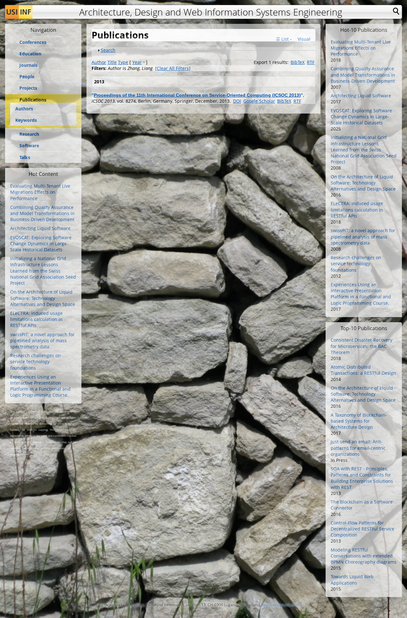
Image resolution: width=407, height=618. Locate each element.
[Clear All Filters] (172, 68)
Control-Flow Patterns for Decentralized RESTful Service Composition (362, 529)
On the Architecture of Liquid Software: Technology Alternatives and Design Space (42, 298)
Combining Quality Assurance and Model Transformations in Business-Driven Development (42, 213)
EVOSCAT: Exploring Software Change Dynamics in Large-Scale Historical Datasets (41, 243)
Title (112, 62)
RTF (310, 62)
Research (29, 134)
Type (123, 62)
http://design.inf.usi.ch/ (282, 604)
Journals (28, 65)
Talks (24, 157)
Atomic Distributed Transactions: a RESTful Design (363, 370)
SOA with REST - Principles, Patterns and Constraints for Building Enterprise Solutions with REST (362, 478)
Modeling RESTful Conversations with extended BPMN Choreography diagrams (364, 556)
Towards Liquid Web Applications (352, 579)
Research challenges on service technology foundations (35, 361)
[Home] (18, 12)
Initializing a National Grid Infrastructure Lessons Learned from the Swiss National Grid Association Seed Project (43, 270)
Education (30, 54)
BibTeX (298, 62)
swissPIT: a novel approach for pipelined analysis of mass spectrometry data (42, 340)
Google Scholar (259, 101)
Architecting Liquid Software (40, 228)
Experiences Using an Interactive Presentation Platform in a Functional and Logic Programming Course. (40, 386)
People (26, 76)
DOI (237, 101)
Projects (28, 88)
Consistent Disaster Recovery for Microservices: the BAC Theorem (361, 346)
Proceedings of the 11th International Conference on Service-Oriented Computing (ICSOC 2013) (197, 95)
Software (29, 145)
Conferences (32, 42)
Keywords (26, 120)
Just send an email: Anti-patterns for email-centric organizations (358, 448)
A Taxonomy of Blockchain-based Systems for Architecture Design (359, 421)
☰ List (282, 39)
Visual (303, 39)
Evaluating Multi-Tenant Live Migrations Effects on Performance (40, 192)
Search (108, 50)
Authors (24, 109)
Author (99, 62)
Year (137, 62)
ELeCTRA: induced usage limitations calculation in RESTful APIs (36, 319)
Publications (32, 100)
